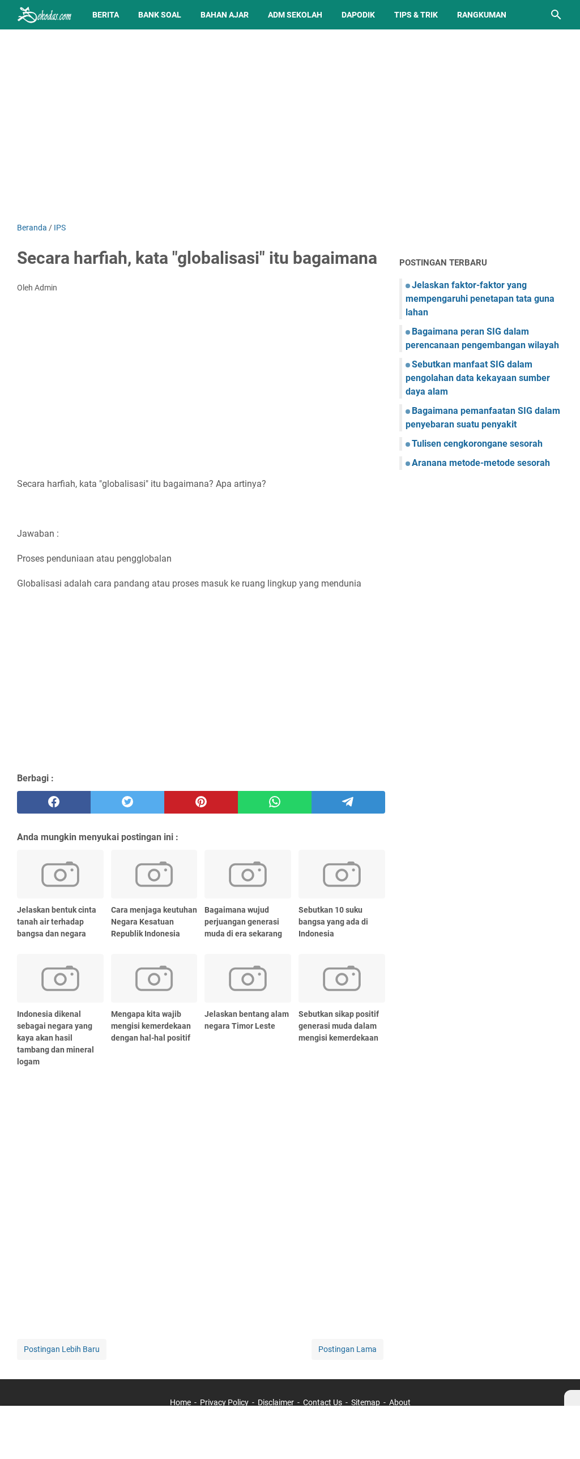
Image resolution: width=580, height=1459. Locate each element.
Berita (105, 14)
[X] (572, 1398)
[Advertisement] (290, 125)
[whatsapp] (275, 802)
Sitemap (365, 1402)
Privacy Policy (224, 1402)
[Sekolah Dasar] (44, 14)
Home (180, 1402)
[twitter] (127, 802)
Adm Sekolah (295, 14)
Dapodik (358, 14)
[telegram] (348, 802)
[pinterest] (201, 802)
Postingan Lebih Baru (62, 1349)
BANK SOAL (159, 14)
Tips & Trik (416, 14)
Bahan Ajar (225, 14)
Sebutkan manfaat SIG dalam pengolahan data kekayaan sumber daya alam (478, 378)
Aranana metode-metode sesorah (481, 462)
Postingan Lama (347, 1349)
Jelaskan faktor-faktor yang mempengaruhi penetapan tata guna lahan (480, 299)
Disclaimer (276, 1402)
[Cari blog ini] (556, 15)
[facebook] (54, 802)
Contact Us (322, 1402)
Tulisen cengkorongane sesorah (477, 443)
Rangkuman (481, 14)
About (400, 1402)
